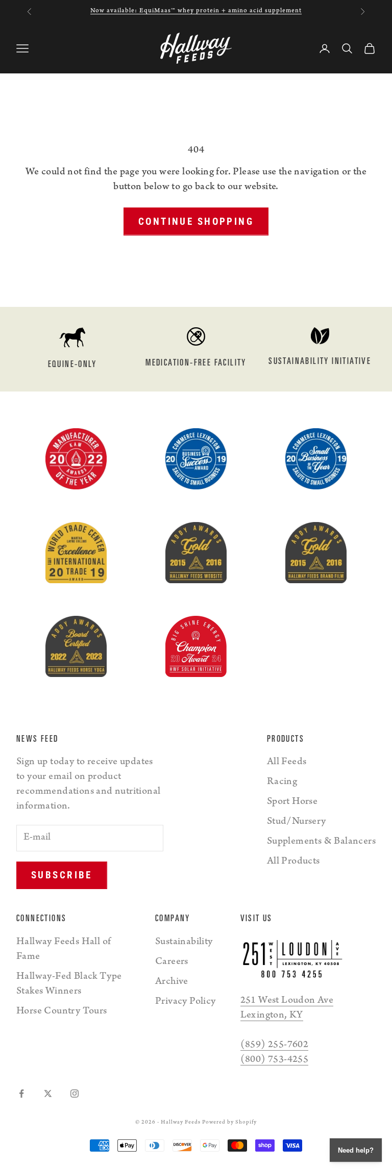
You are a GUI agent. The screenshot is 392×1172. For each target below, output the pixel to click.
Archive (171, 982)
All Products (293, 862)
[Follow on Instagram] (74, 1093)
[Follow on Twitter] (48, 1093)
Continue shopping (196, 221)
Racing (282, 782)
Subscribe (61, 875)
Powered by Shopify (229, 1123)
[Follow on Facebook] (21, 1093)
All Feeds (287, 763)
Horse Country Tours (61, 1012)
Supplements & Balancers (321, 842)
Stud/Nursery (296, 822)
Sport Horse (292, 802)
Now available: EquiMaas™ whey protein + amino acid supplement (196, 11)
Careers (171, 962)
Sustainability (184, 942)
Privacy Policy (185, 1002)
